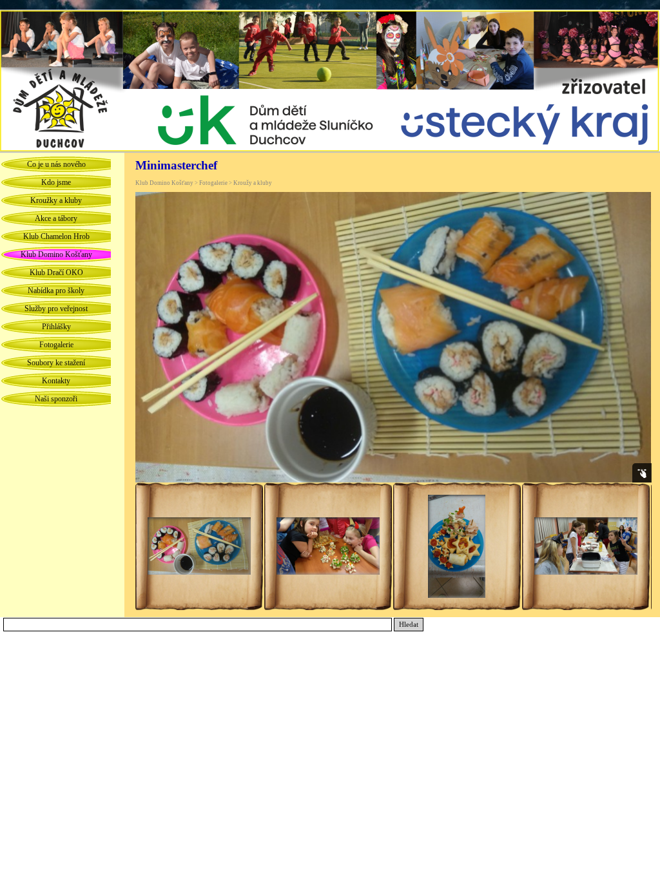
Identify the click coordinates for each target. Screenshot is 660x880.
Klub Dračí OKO (56, 272)
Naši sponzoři (56, 398)
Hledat (408, 624)
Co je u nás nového (56, 164)
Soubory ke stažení (56, 362)
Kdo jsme (56, 182)
